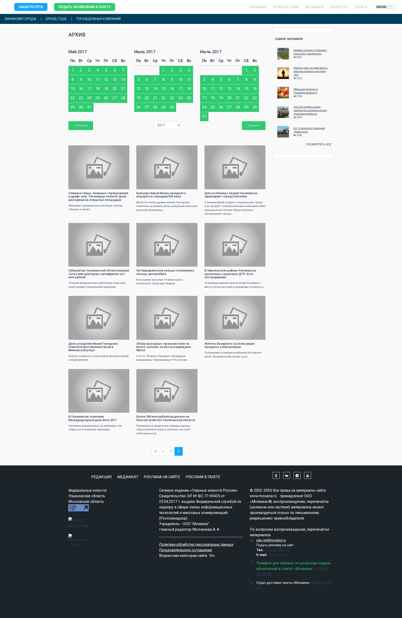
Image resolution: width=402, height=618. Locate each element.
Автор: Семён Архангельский (157, 185)
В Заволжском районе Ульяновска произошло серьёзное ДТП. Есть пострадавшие (230, 274)
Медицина (314, 7)
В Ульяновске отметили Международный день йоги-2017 (92, 418)
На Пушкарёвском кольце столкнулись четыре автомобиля (165, 272)
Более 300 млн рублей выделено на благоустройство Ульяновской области (165, 418)
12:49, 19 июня (149, 149)
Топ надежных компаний (98, 19)
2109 (190, 227)
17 (89, 88)
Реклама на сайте (162, 477)
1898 (122, 149)
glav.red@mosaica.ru (271, 540)
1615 (122, 373)
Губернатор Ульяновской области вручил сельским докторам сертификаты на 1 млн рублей (98, 274)
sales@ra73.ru (278, 555)
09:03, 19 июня (81, 300)
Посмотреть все (318, 144)
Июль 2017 (210, 51)
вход (74, 544)
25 (98, 98)
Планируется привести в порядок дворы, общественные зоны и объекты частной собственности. (163, 429)
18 (98, 88)
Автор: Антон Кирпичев (86, 185)
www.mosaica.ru (263, 496)
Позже (253, 125)
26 (106, 98)
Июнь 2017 (144, 51)
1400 (122, 300)
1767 (190, 149)
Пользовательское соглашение (185, 550)
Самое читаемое (289, 39)
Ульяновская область (86, 496)
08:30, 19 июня (149, 300)
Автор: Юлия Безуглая (153, 335)
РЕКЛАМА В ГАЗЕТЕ (203, 477)
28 (123, 98)
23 (81, 98)
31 (89, 107)
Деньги (361, 7)
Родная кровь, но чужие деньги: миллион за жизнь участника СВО (311, 71)
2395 (122, 227)
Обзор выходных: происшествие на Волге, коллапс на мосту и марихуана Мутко (163, 347)
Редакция (101, 477)
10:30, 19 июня (81, 227)
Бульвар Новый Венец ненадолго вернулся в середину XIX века (161, 194)
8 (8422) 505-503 (277, 550)
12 (106, 79)
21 (123, 88)
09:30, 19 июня (217, 227)
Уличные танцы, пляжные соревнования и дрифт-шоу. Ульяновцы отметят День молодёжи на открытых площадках (98, 196)
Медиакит (127, 477)
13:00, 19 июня (81, 149)
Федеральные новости (87, 490)
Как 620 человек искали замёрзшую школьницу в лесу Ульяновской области (310, 110)
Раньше (81, 125)
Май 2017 (77, 51)
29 (72, 107)
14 (123, 79)
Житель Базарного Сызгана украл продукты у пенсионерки (229, 345)
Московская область (86, 501)
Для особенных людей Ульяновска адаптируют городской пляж (230, 194)
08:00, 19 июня (217, 300)
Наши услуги (31, 7)
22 (72, 98)
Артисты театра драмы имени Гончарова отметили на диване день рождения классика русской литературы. (166, 206)
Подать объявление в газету (85, 7)
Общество (339, 7)
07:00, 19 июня (149, 373)
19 (106, 88)
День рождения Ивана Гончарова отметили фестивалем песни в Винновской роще (93, 347)
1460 (258, 300)
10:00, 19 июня (149, 227)
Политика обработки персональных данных (196, 544)
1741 (190, 373)
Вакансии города (20, 19)
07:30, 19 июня (81, 373)
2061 (190, 300)
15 (72, 88)
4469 (258, 227)
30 (81, 107)
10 (89, 79)
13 (115, 79)
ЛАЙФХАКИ (257, 7)
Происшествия (286, 7)
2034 (258, 149)
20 (115, 88)
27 (115, 98)
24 (89, 98)
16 (81, 88)
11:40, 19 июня (217, 149)
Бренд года (56, 19)
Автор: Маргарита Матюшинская (228, 185)
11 (98, 79)
